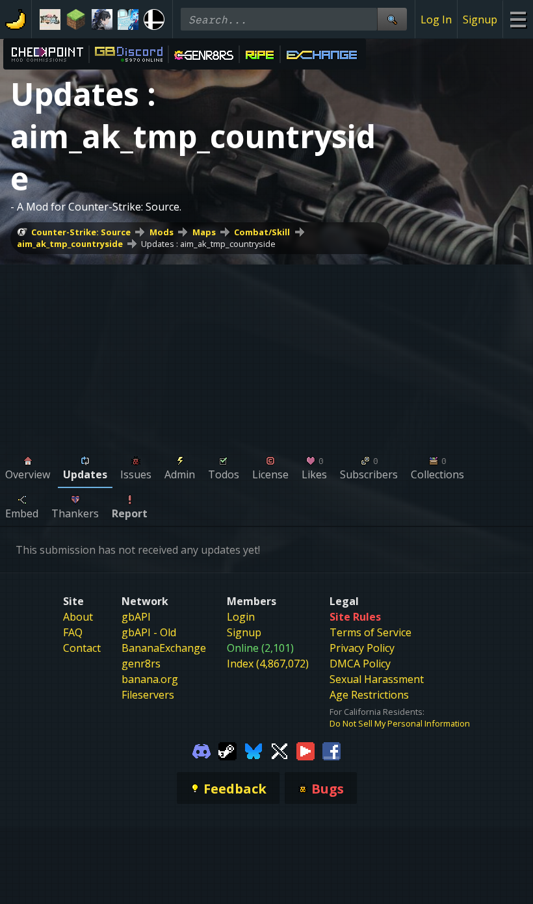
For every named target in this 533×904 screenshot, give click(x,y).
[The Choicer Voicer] (128, 19)
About (78, 617)
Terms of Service (370, 632)
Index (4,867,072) (268, 663)
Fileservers (148, 695)
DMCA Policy (360, 663)
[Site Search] (392, 19)
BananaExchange (164, 648)
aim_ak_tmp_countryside (70, 244)
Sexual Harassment (377, 679)
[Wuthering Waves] (102, 19)
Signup (480, 19)
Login (241, 617)
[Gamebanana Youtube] (305, 750)
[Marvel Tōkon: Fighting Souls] (50, 19)
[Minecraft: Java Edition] (76, 19)
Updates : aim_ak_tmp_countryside (208, 244)
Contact (82, 648)
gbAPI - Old (149, 632)
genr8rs (141, 663)
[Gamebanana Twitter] (279, 750)
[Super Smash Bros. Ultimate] (154, 19)
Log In (436, 19)
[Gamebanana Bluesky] (253, 750)
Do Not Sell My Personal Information (400, 723)
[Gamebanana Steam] (227, 750)
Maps (204, 232)
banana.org (150, 679)
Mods (162, 232)
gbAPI (136, 617)
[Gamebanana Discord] (201, 750)
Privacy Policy (362, 648)
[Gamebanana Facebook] (331, 750)
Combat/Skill (262, 232)
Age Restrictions (369, 695)
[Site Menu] (517, 19)
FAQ (73, 632)
